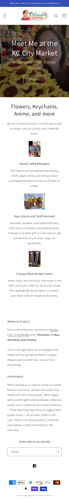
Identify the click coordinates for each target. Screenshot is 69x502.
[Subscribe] (57, 451)
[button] (5, 16)
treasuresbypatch (29, 495)
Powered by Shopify (44, 495)
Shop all (34, 79)
